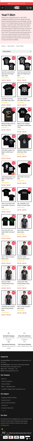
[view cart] (30, 8)
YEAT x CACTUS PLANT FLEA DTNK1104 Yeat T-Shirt (8, 205)
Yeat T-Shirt (19, 46)
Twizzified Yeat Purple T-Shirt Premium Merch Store (8, 308)
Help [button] (30, 438)
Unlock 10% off (3, 433)
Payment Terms (5, 400)
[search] (27, 8)
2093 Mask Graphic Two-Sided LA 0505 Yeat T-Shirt (8, 178)
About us (3, 379)
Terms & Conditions (6, 381)
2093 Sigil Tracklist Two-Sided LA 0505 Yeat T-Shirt (8, 152)
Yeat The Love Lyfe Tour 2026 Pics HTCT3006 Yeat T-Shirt (8, 73)
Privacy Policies (5, 384)
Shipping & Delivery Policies (9, 397)
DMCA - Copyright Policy (8, 386)
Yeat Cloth (10, 46)
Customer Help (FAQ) (7, 408)
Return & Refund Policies (8, 403)
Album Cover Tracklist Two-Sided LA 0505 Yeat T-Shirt (24, 125)
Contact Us (4, 405)
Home (3, 46)
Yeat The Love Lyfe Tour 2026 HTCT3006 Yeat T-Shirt (24, 73)
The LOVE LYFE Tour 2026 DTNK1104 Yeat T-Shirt (8, 232)
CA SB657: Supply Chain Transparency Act (13, 389)
